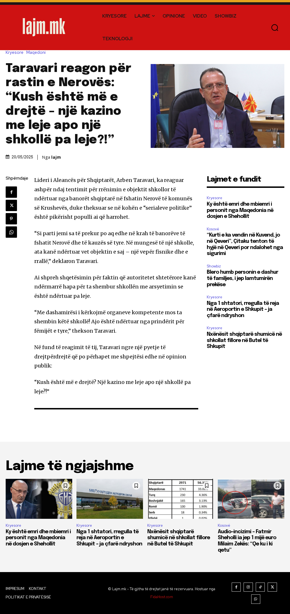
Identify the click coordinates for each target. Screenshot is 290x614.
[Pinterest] (11, 218)
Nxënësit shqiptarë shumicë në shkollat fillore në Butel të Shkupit (244, 340)
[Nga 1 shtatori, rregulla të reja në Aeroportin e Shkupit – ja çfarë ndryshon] (109, 499)
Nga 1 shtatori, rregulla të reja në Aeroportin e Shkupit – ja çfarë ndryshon (243, 309)
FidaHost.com (161, 596)
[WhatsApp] (11, 232)
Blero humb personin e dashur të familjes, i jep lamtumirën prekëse (242, 278)
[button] (274, 27)
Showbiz (214, 266)
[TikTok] (260, 587)
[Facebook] (11, 192)
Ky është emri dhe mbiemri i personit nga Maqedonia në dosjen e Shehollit (240, 210)
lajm (56, 157)
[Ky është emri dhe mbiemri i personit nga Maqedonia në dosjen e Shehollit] (39, 499)
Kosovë (213, 229)
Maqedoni (36, 52)
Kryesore (15, 52)
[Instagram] (248, 587)
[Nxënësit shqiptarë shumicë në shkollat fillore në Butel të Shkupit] (180, 499)
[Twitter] (11, 205)
